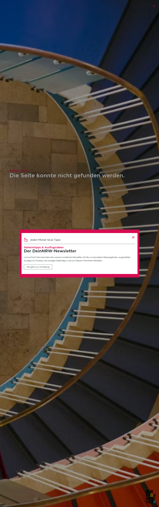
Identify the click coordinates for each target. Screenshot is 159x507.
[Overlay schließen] (133, 237)
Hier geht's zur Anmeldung (38, 267)
